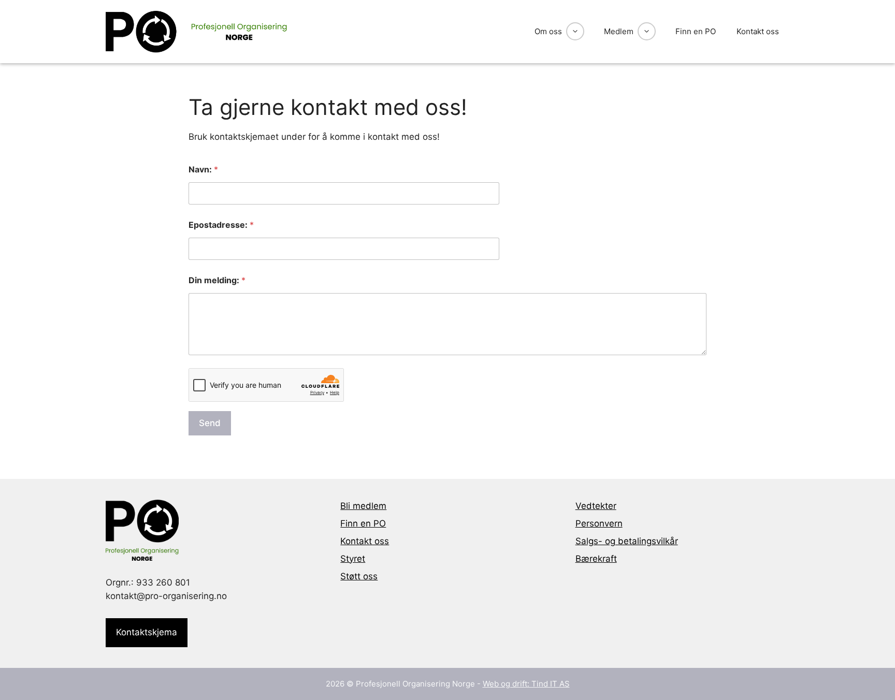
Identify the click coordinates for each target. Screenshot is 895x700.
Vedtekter (595, 506)
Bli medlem (363, 506)
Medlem (618, 31)
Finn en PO (695, 31)
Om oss (548, 31)
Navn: (203, 169)
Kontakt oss (758, 31)
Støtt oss (359, 576)
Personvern (599, 523)
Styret (352, 558)
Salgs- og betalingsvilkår (626, 541)
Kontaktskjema (146, 632)
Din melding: (217, 280)
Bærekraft (596, 558)
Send (210, 423)
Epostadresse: (221, 225)
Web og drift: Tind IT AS (526, 684)
